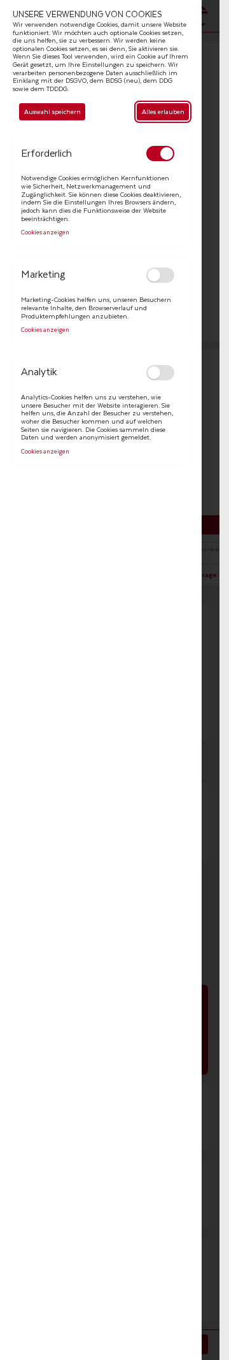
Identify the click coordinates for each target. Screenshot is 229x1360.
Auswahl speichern (52, 111)
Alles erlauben (163, 111)
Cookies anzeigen (45, 232)
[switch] (160, 153)
